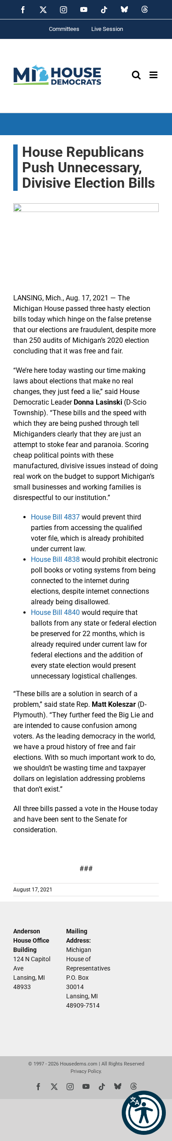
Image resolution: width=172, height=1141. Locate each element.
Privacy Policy (86, 1071)
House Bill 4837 (55, 517)
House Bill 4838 (55, 559)
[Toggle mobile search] (136, 75)
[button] (144, 1113)
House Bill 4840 (55, 612)
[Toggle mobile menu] (154, 75)
